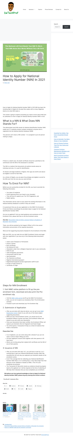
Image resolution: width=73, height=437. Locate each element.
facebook (31, 9)
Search (56, 24)
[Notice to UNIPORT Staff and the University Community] (9, 408)
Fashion (40, 9)
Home (24, 9)
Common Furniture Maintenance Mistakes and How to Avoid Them (61, 151)
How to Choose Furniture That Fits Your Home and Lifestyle (61, 145)
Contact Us (58, 9)
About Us (66, 9)
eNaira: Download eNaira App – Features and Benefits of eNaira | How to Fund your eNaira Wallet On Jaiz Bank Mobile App (39, 415)
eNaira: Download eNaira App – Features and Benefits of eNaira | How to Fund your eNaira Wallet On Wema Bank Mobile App (24, 415)
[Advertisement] (25, 30)
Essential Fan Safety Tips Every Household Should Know (61, 134)
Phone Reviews (49, 9)
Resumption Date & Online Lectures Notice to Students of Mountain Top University (24, 426)
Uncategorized (8, 424)
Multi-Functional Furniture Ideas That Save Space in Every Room (61, 157)
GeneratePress (45, 434)
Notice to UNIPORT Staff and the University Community (8, 414)
